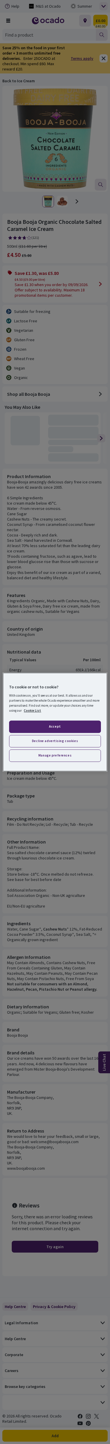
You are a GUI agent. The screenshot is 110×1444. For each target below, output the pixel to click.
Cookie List (32, 710)
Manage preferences (55, 755)
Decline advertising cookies (55, 741)
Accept (55, 726)
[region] (55, 722)
